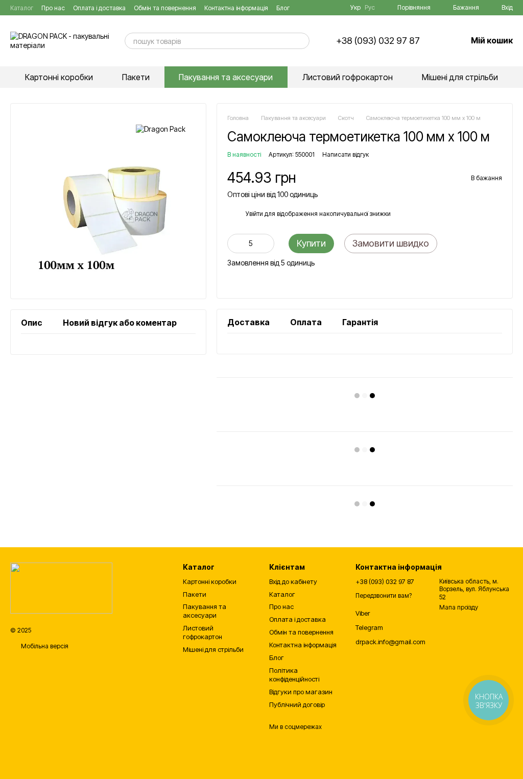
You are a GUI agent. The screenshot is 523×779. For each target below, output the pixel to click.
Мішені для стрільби (460, 77)
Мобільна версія (43, 646)
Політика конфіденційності (294, 674)
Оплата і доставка (99, 8)
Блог (283, 8)
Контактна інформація (236, 8)
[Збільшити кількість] (266, 243)
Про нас (53, 8)
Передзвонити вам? (383, 595)
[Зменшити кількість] (235, 243)
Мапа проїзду (458, 607)
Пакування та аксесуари (226, 77)
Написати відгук (345, 154)
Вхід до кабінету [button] (293, 581)
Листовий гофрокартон (347, 77)
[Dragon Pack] (160, 128)
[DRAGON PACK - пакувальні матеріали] (61, 588)
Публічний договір (297, 704)
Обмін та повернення (165, 8)
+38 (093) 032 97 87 (378, 40)
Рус (370, 8)
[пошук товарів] (301, 41)
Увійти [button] (254, 213)
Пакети (136, 77)
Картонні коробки (59, 77)
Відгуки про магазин (300, 692)
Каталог (21, 8)
